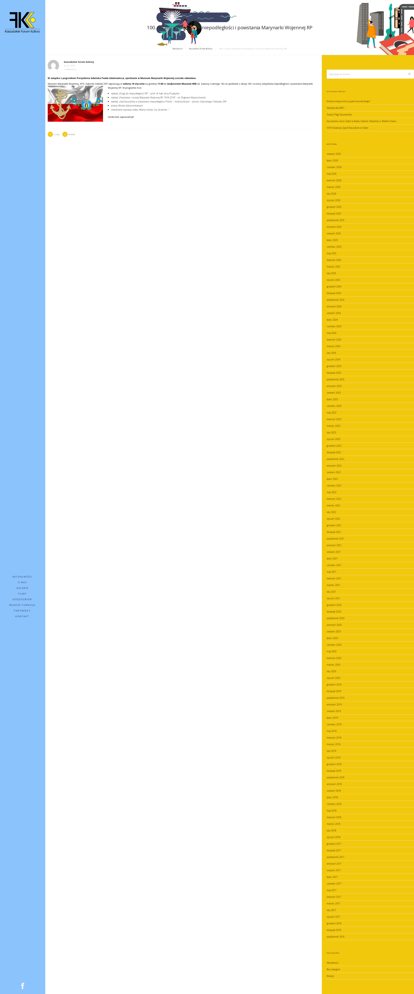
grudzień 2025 (334, 206)
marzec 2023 (333, 425)
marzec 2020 (333, 664)
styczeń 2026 (333, 200)
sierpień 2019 (334, 711)
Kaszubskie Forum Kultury (200, 48)
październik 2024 (335, 299)
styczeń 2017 (333, 916)
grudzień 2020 (334, 604)
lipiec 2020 (332, 638)
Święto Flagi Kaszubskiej (339, 114)
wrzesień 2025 (334, 226)
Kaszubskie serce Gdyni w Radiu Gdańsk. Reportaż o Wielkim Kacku (361, 121)
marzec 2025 (333, 266)
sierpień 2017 (334, 870)
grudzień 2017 (334, 843)
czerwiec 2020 (334, 644)
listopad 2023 (334, 372)
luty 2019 (331, 750)
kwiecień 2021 (334, 578)
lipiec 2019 (332, 717)
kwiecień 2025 (334, 259)
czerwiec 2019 (334, 724)
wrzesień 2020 (334, 624)
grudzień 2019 (334, 684)
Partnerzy (22, 610)
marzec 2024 (333, 346)
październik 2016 (335, 936)
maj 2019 (331, 731)
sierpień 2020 (334, 631)
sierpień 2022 (334, 472)
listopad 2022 (334, 452)
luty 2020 (331, 671)
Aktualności (22, 576)
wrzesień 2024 (334, 306)
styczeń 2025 (333, 279)
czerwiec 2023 (334, 405)
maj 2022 (331, 492)
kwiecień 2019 (334, 737)
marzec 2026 (333, 187)
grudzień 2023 (334, 366)
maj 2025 (331, 253)
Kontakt (22, 616)
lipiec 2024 (332, 319)
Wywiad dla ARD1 (335, 107)
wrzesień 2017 (334, 863)
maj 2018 (331, 810)
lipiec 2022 (332, 478)
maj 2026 (331, 173)
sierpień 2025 (334, 233)
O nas (22, 582)
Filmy (22, 593)
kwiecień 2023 (334, 419)
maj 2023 (331, 412)
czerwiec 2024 (334, 326)
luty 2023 (331, 432)
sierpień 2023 (334, 392)
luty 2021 (331, 591)
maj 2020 (331, 651)
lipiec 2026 (332, 160)
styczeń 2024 (333, 359)
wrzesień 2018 (334, 784)
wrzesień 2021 (334, 545)
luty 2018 (331, 830)
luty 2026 (331, 193)
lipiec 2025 (332, 240)
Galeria (22, 587)
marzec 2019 (333, 744)
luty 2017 (331, 910)
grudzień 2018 (334, 764)
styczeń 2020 (333, 677)
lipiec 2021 (332, 558)
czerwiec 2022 (334, 485)
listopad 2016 (334, 930)
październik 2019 (335, 697)
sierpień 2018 (334, 790)
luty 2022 (331, 512)
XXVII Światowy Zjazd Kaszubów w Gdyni (347, 127)
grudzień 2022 (334, 445)
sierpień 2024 (334, 313)
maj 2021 (331, 571)
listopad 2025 (334, 213)
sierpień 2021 (334, 551)
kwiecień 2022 (334, 498)
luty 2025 (331, 273)
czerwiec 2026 (334, 167)
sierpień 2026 (334, 153)
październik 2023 (335, 379)
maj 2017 (331, 890)
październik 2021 (335, 538)
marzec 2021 (333, 585)
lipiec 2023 (332, 399)
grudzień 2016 (334, 923)
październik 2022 (335, 459)
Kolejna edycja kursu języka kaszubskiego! (348, 101)
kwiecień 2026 (334, 180)
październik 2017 (335, 857)
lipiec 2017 (332, 876)
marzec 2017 (333, 903)
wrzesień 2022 (334, 465)
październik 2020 (335, 618)
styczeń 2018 (333, 837)
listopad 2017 (334, 850)
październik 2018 (335, 777)
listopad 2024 (334, 293)
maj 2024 (331, 332)
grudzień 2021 (334, 525)
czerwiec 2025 (334, 246)
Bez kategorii (333, 969)
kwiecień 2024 (334, 339)
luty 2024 (331, 352)
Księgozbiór (22, 599)
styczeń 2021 (333, 598)
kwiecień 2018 (334, 817)
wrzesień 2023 (334, 386)
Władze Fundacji (22, 604)
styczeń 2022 (333, 518)
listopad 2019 (334, 691)
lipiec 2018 (332, 797)
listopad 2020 (334, 611)
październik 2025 (335, 220)
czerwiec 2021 (334, 565)
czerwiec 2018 (334, 803)
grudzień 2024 (334, 286)
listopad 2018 (334, 770)
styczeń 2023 (333, 439)
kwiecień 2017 (334, 896)
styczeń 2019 (333, 757)
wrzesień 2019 (334, 704)
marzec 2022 (333, 505)
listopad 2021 (334, 531)
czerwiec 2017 (334, 883)
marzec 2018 (333, 823)
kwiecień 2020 (334, 658)
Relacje (330, 975)
